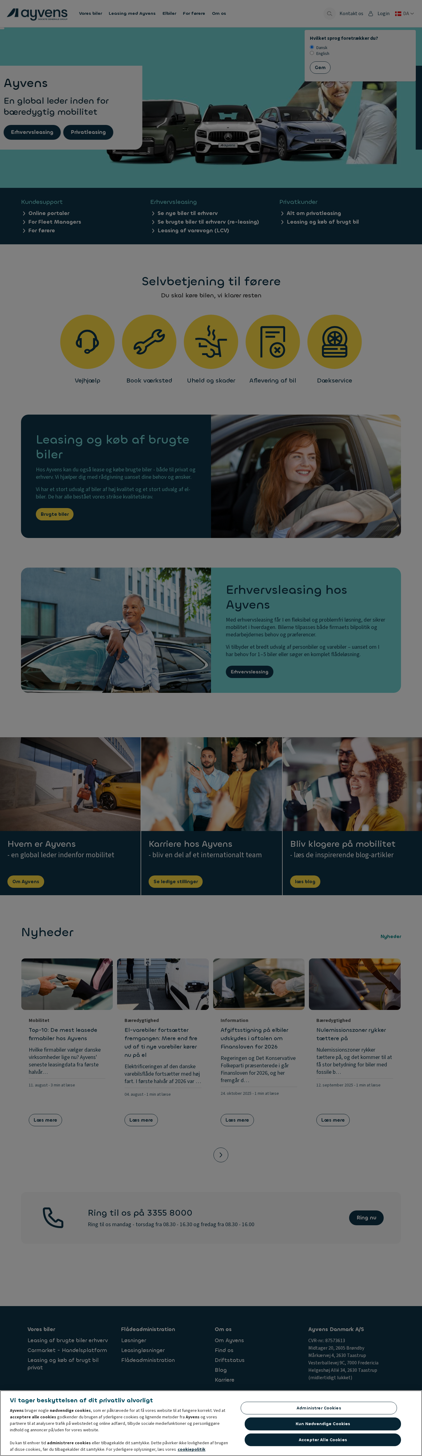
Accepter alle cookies (323, 1439)
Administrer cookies (319, 1408)
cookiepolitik (191, 1449)
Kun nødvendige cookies (323, 1423)
